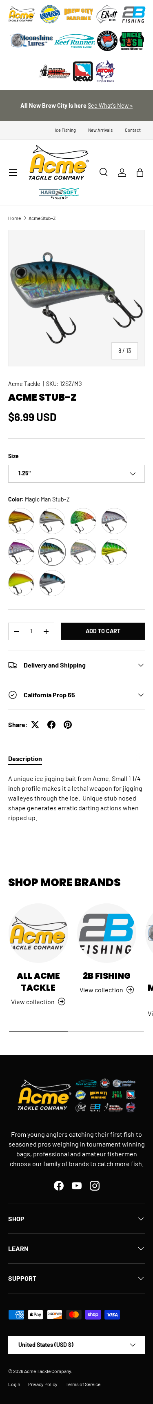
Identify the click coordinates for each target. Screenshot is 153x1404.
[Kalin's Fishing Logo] (50, 14)
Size (13, 455)
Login (14, 1384)
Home (14, 218)
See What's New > (110, 105)
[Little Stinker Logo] (54, 71)
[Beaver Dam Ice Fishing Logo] (107, 41)
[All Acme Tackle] (38, 933)
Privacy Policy (43, 1384)
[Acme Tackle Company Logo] (21, 14)
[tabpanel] (76, 798)
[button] (140, 173)
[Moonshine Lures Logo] (31, 41)
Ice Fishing (65, 130)
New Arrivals (100, 130)
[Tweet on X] (35, 724)
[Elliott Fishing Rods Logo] (107, 14)
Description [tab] (25, 758)
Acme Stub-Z (42, 218)
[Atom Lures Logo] (105, 71)
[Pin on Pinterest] (68, 724)
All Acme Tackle (38, 982)
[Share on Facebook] (51, 724)
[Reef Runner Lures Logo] (74, 41)
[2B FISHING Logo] (134, 14)
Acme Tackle (24, 383)
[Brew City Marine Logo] (78, 14)
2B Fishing (107, 976)
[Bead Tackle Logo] (83, 71)
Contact (133, 130)
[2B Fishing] (107, 933)
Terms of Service (83, 1384)
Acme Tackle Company (47, 1371)
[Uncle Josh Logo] (132, 41)
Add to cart (103, 631)
